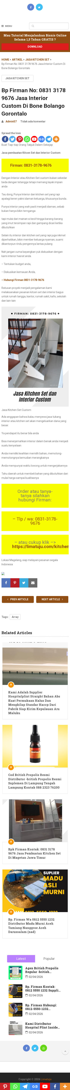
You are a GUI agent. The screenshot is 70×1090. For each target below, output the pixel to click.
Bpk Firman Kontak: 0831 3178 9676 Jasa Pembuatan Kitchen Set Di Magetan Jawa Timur (34, 853)
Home (5, 59)
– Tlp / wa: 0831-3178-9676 (35, 521)
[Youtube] (34, 139)
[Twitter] (12, 139)
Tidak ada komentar (33, 121)
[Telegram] (49, 139)
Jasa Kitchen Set (37, 59)
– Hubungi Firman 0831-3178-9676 (22, 279)
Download (35, 46)
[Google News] (41, 139)
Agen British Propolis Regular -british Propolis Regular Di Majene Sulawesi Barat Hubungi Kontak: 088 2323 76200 (43, 969)
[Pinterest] (19, 139)
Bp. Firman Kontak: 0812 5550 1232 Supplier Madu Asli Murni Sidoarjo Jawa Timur (43, 988)
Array (15, 616)
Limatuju (46, 1079)
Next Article (51, 599)
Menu (8, 26)
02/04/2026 (36, 976)
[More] (56, 139)
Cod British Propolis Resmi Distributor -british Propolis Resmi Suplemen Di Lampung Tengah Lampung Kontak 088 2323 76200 (34, 781)
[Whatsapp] (27, 139)
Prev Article (19, 599)
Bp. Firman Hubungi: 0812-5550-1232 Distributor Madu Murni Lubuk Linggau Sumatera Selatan (41, 1006)
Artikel (17, 59)
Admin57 (11, 121)
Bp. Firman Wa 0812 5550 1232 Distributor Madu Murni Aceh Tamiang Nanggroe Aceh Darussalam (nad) (31, 925)
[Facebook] (5, 139)
